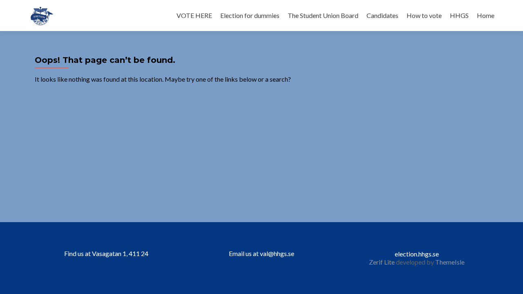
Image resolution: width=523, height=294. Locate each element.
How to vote (424, 15)
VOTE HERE (194, 15)
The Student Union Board (323, 15)
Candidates (382, 15)
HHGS (459, 15)
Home (485, 15)
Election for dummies (249, 15)
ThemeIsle (450, 262)
